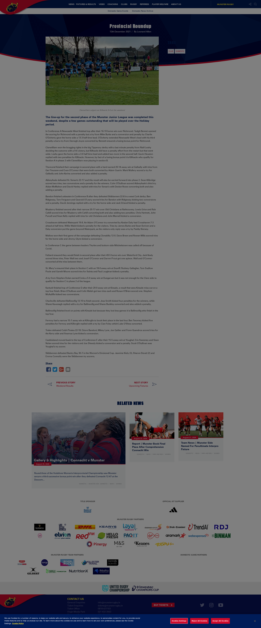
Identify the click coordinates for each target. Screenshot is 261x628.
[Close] (255, 621)
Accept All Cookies (220, 621)
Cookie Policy (18, 623)
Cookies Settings (179, 621)
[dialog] (130, 621)
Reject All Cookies (199, 621)
